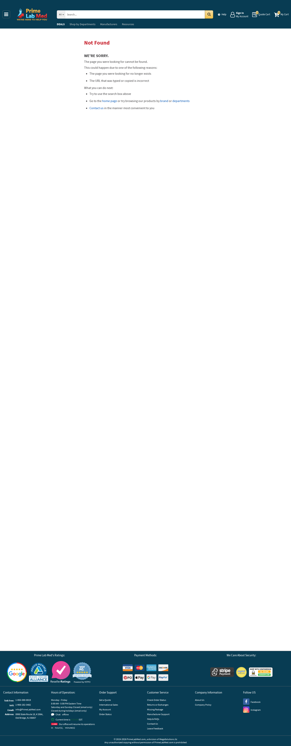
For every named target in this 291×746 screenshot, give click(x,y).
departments (181, 101)
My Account (105, 709)
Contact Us (152, 723)
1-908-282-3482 (23, 704)
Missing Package (155, 709)
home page (109, 101)
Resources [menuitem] (128, 24)
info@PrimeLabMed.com (28, 709)
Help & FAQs (153, 718)
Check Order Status (156, 699)
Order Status (105, 714)
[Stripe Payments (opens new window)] (222, 672)
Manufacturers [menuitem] (108, 24)
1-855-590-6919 (23, 699)
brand (164, 101)
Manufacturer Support (158, 714)
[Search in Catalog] (209, 14)
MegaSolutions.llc (168, 739)
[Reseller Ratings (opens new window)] (60, 672)
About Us (199, 699)
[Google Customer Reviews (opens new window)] (17, 672)
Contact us (96, 108)
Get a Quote (105, 699)
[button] (82, 672)
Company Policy (203, 704)
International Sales (108, 704)
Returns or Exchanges (157, 704)
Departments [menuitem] (82, 24)
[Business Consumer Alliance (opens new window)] (38, 672)
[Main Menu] (6, 14)
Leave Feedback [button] (155, 728)
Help (224, 14)
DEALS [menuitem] (61, 24)
